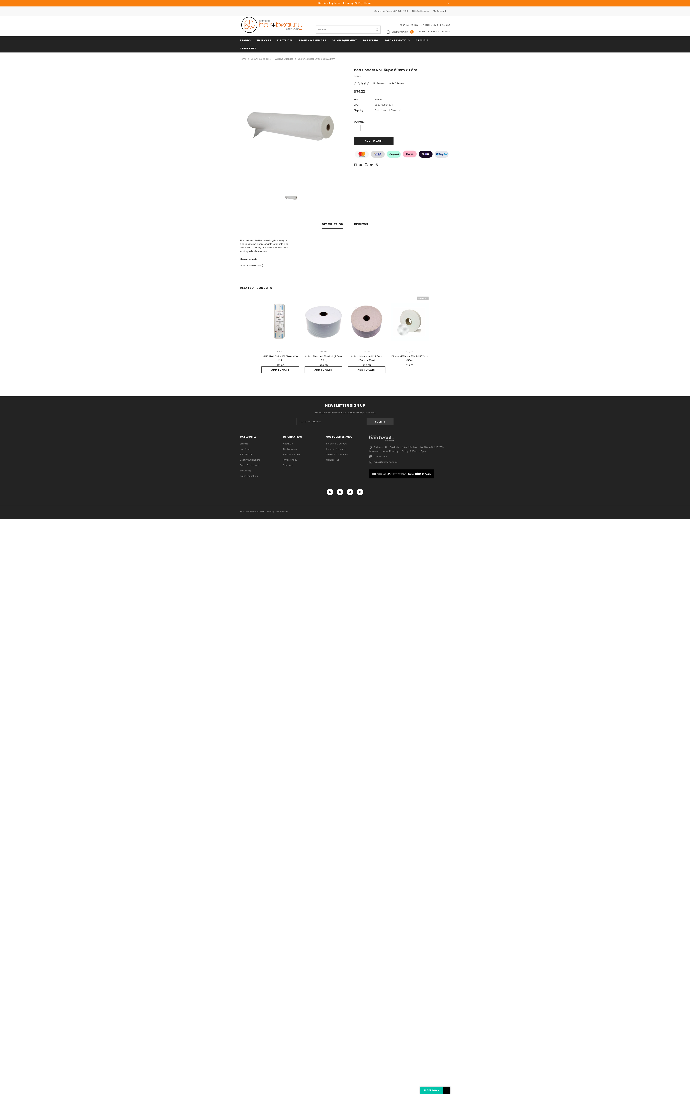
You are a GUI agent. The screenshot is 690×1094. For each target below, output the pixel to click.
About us (288, 443)
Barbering (370, 40)
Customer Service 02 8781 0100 (391, 11)
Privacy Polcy (290, 459)
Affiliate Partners (291, 454)
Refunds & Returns (336, 449)
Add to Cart (280, 369)
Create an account (439, 31)
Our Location (290, 449)
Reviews (361, 224)
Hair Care (264, 40)
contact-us (332, 459)
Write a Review (396, 83)
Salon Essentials (397, 40)
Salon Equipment (344, 40)
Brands (245, 40)
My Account (439, 11)
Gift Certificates (420, 11)
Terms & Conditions (337, 454)
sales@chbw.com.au (385, 462)
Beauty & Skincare (312, 40)
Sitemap (287, 465)
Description (332, 224)
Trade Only (248, 48)
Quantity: (359, 121)
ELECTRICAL (285, 40)
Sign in (422, 31)
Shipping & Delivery (336, 443)
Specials (422, 40)
